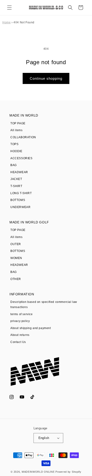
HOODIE (16, 151)
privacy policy (20, 321)
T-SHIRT (16, 186)
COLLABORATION (23, 137)
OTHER (15, 279)
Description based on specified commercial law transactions (43, 304)
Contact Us (18, 342)
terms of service (21, 314)
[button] (9, 7)
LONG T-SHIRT (21, 193)
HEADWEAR (19, 172)
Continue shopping (46, 78)
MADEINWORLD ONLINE (38, 471)
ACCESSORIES (21, 158)
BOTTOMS (17, 200)
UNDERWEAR (20, 207)
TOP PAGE (17, 123)
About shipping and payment (30, 328)
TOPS (14, 144)
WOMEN (16, 258)
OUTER (15, 244)
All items (16, 130)
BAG (13, 165)
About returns (19, 335)
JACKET (16, 179)
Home (6, 22)
